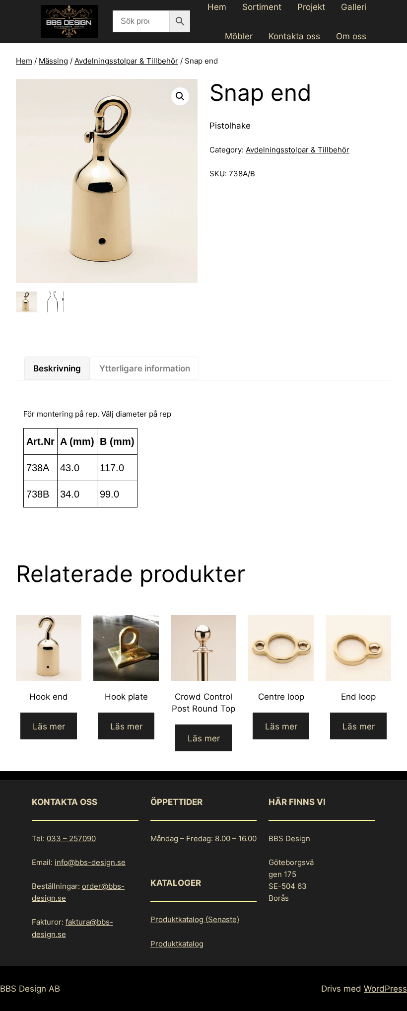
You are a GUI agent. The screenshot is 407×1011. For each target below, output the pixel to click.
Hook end (48, 696)
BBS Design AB (30, 988)
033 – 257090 (71, 838)
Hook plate (126, 696)
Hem (24, 61)
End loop (358, 696)
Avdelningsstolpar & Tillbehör (126, 61)
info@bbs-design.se (90, 862)
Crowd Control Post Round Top (203, 702)
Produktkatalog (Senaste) (194, 919)
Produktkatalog (177, 943)
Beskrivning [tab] (57, 368)
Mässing (53, 61)
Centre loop (281, 696)
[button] (180, 96)
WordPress (385, 988)
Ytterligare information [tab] (144, 368)
